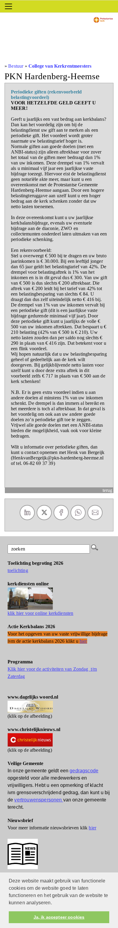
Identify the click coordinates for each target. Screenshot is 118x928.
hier (92, 827)
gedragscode (84, 770)
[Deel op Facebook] (61, 512)
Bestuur (15, 66)
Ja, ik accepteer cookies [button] (59, 917)
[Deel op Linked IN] (27, 512)
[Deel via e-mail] (95, 512)
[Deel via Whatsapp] (78, 512)
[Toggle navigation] (8, 6)
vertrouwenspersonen (38, 799)
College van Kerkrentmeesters (59, 66)
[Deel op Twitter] (44, 512)
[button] (54, 903)
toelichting (18, 570)
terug (108, 490)
